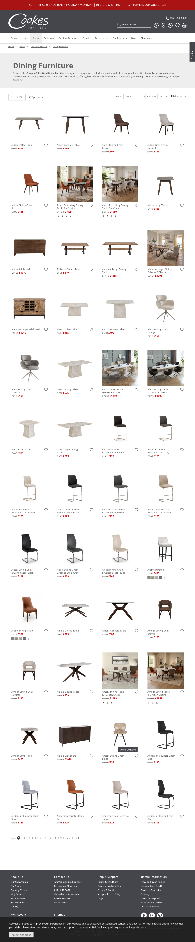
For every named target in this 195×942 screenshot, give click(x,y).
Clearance (146, 38)
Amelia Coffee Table (68, 630)
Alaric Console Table (113, 329)
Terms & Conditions (108, 881)
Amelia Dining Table (68, 691)
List (185, 96)
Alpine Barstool (156, 569)
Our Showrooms (19, 881)
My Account (18, 914)
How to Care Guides (151, 902)
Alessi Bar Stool (113, 451)
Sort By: (119, 96)
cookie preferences (136, 927)
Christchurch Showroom (66, 894)
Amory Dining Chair (113, 757)
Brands (86, 38)
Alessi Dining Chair (22, 571)
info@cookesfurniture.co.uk (68, 881)
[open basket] (184, 25)
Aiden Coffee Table (21, 144)
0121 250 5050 (178, 17)
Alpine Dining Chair (22, 630)
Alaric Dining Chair (157, 331)
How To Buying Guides (153, 881)
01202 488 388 (62, 898)
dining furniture (154, 72)
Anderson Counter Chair (161, 757)
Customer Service (150, 906)
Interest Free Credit (151, 885)
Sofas (14, 38)
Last (76, 837)
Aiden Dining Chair (112, 146)
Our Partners (120, 38)
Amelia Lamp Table (21, 755)
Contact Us (192, 51)
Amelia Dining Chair (158, 632)
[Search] (119, 24)
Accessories (101, 38)
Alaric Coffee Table (67, 329)
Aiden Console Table (68, 144)
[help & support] (156, 25)
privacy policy (49, 927)
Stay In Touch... (62, 902)
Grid (176, 96)
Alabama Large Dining (114, 270)
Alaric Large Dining (67, 451)
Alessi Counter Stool (68, 511)
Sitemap (59, 914)
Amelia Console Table (114, 630)
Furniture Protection (151, 890)
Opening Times (19, 890)
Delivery (145, 894)
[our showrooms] (163, 25)
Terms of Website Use (110, 885)
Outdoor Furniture (68, 38)
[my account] (170, 25)
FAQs (100, 898)
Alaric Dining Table (67, 389)
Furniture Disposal (150, 898)
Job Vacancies (18, 902)
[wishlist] (177, 25)
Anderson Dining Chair (160, 817)
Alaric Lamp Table (21, 449)
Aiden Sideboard (20, 269)
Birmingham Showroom (66, 885)
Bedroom (49, 38)
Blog (133, 38)
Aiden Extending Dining (70, 207)
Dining (35, 38)
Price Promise (18, 898)
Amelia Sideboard (66, 755)
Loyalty (14, 906)
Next (68, 837)
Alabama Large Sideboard (25, 329)
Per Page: (152, 96)
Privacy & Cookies (107, 890)
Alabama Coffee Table (69, 269)
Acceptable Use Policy (109, 894)
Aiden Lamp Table (157, 205)
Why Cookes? (18, 894)
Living (24, 38)
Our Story (16, 885)
